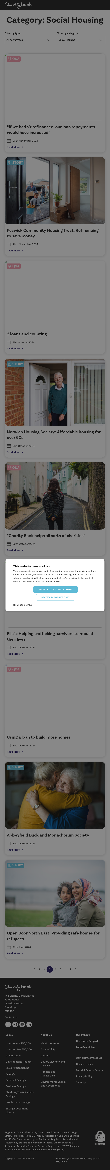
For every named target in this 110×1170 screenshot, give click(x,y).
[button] (22, 604)
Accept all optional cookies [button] (55, 589)
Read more (67, 581)
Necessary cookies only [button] (55, 597)
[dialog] (54, 585)
